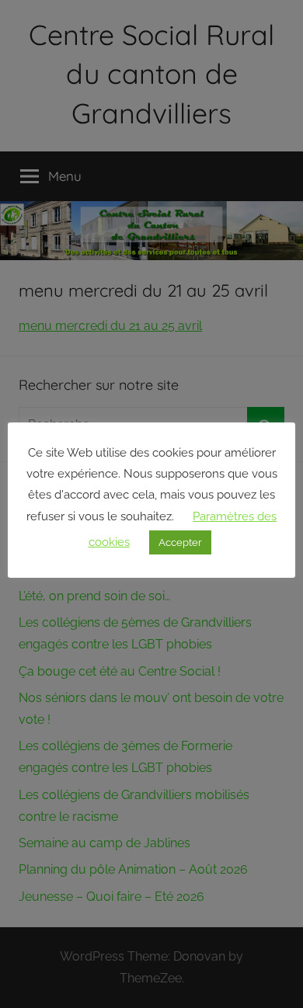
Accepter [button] (180, 542)
